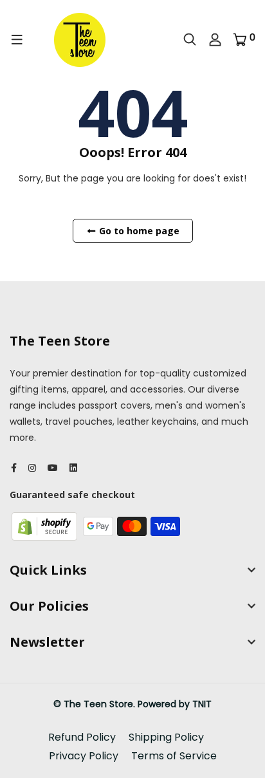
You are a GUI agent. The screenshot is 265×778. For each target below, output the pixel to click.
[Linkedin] (73, 467)
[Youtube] (52, 467)
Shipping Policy (166, 737)
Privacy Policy (83, 755)
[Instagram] (32, 467)
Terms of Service (174, 755)
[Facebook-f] (14, 467)
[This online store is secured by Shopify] (46, 525)
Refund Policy (82, 737)
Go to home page (137, 231)
